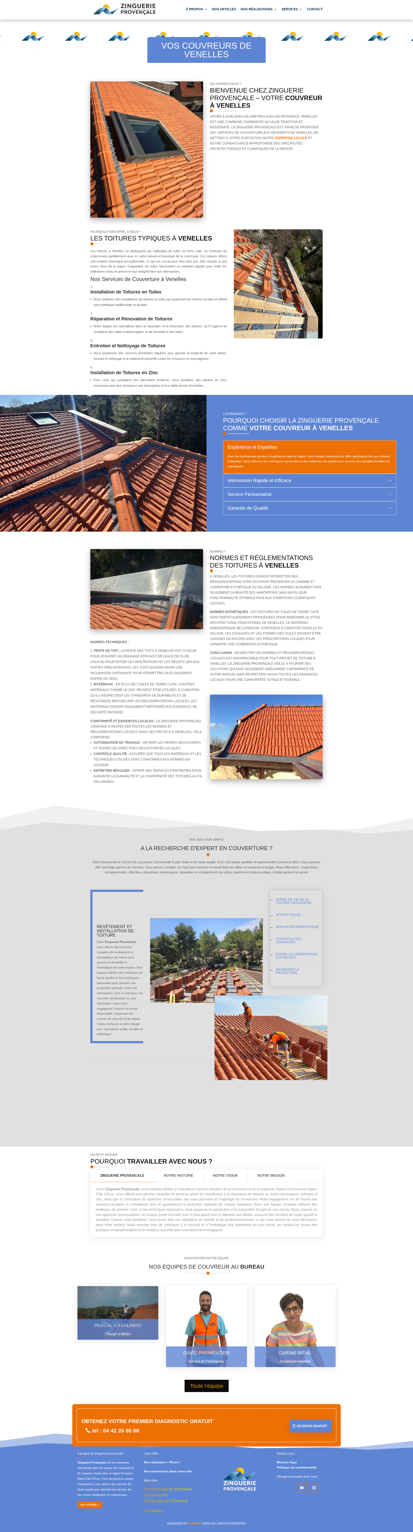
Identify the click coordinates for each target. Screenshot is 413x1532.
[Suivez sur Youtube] (301, 1487)
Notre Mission (271, 1175)
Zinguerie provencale (122, 1175)
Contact (315, 9)
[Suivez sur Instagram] (314, 1487)
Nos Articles (224, 9)
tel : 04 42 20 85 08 (115, 1431)
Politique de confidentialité (297, 1467)
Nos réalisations (257, 9)
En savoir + (89, 1504)
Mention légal (287, 1462)
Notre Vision (225, 1175)
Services (290, 9)
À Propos (194, 9)
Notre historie (178, 1175)
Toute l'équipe (206, 1386)
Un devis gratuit (312, 1426)
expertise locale (291, 138)
